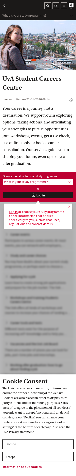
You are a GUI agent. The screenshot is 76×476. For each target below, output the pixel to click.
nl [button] (55, 5)
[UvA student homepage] (71, 6)
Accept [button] (10, 457)
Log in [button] (13, 212)
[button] (2, 6)
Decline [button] (11, 444)
